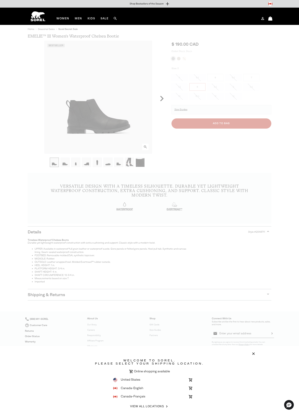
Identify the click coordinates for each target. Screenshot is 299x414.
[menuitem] (63, 18)
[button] (289, 405)
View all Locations (147, 406)
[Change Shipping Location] (270, 4)
